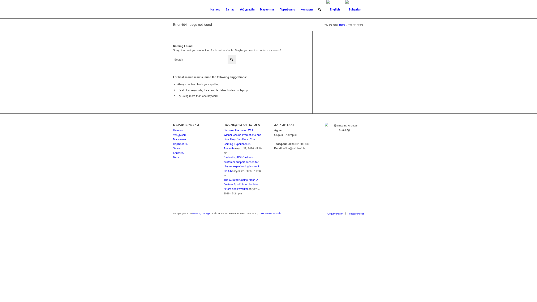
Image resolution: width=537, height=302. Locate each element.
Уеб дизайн (180, 135)
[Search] (319, 9)
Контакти (178, 153)
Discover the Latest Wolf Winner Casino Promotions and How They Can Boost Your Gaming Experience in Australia (242, 139)
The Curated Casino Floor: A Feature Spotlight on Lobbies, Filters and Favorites (241, 184)
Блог (176, 157)
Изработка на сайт (271, 213)
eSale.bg (196, 213)
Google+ (207, 213)
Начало (177, 130)
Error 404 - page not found (192, 24)
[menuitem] (215, 9)
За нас (177, 148)
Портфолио (180, 144)
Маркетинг (179, 139)
